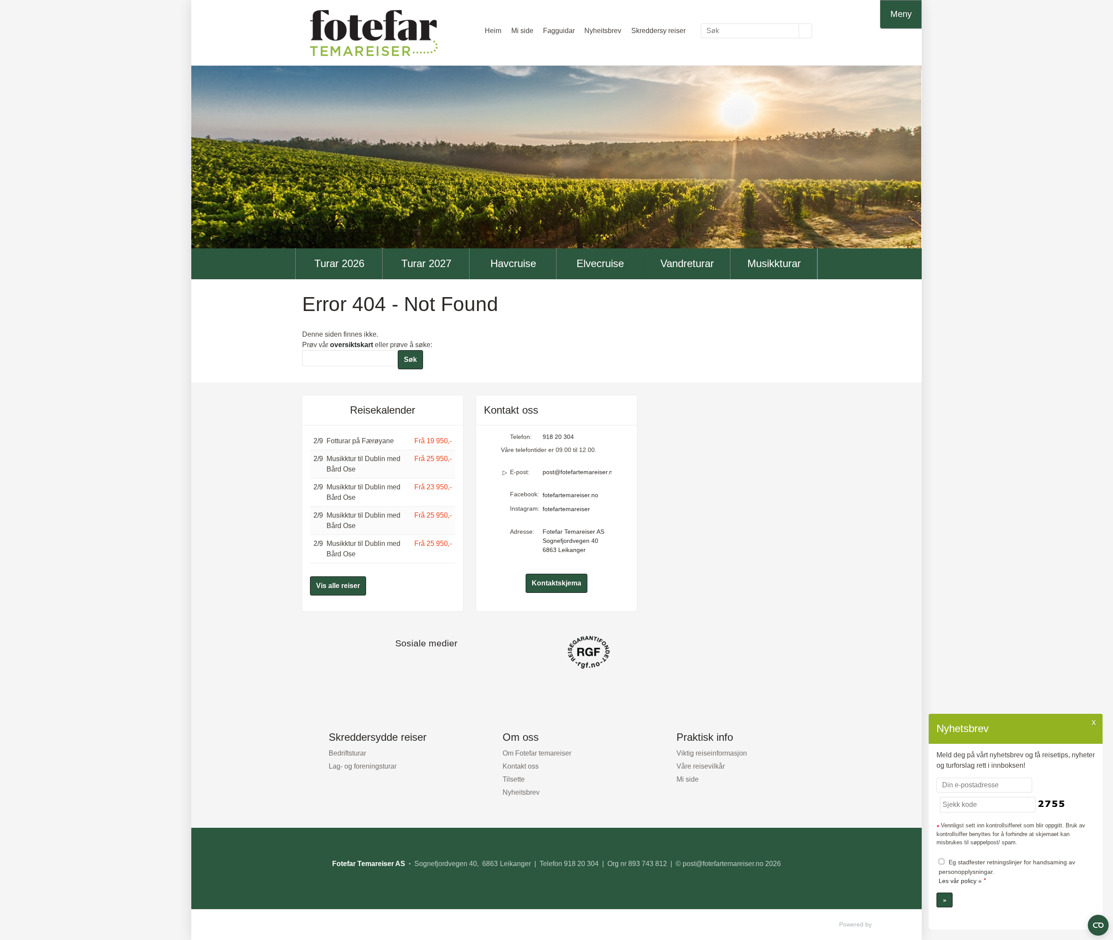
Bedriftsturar (347, 753)
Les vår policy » (960, 880)
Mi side (522, 30)
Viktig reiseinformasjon (711, 753)
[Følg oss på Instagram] (434, 663)
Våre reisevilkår (700, 766)
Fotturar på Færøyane (360, 441)
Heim (493, 30)
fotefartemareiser (566, 508)
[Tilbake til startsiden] (374, 32)
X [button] (1094, 722)
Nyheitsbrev (602, 30)
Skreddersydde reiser (378, 737)
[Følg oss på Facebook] (417, 663)
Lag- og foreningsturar (363, 766)
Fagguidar (559, 30)
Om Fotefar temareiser (537, 753)
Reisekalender (382, 410)
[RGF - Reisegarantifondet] (556, 652)
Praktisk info (704, 737)
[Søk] (805, 30)
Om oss (521, 737)
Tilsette (514, 779)
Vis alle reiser (338, 585)
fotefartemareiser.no (570, 495)
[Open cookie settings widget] (1098, 925)
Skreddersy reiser (658, 30)
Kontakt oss (521, 766)
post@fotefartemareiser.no (577, 471)
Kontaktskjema (556, 583)
